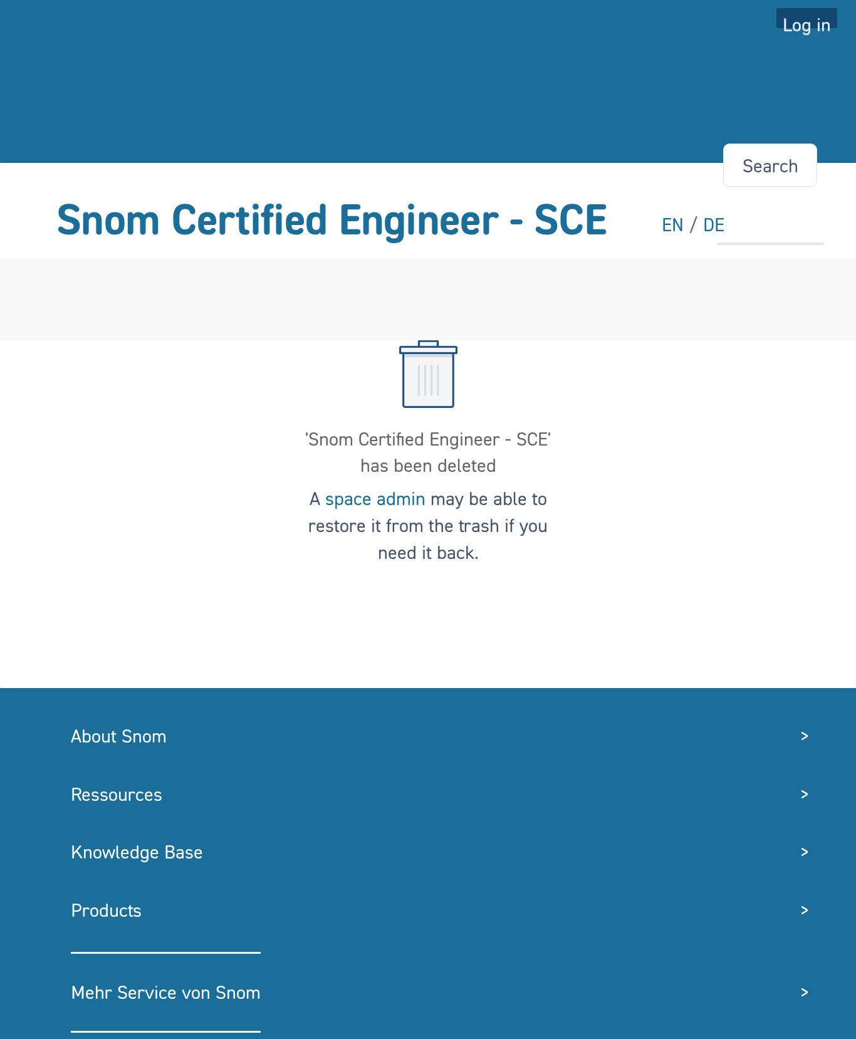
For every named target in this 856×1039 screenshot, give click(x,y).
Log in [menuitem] (807, 20)
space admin (375, 498)
